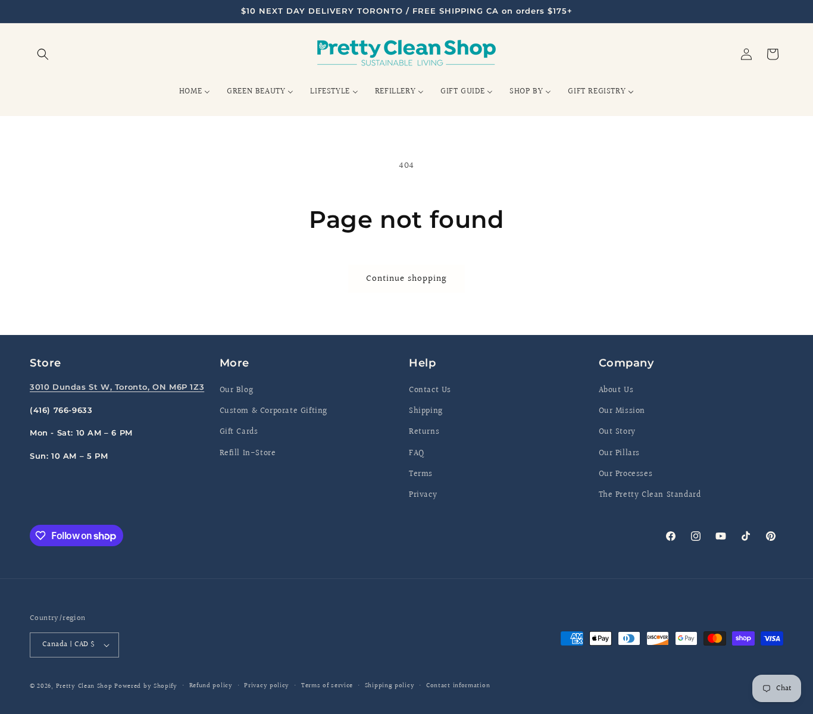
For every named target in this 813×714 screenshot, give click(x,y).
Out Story (617, 432)
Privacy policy (266, 686)
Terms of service (327, 686)
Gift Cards (239, 432)
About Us (616, 390)
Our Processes (626, 474)
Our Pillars (619, 453)
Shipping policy (390, 686)
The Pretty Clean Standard (650, 495)
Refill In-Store (248, 453)
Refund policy (211, 686)
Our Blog (237, 390)
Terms (421, 474)
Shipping (426, 411)
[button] (43, 54)
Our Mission (622, 411)
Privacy (423, 495)
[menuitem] (194, 91)
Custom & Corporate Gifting (274, 411)
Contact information (458, 686)
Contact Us (430, 390)
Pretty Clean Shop (84, 686)
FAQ (416, 453)
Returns (424, 432)
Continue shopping (406, 279)
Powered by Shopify (145, 686)
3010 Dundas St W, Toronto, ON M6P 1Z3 (117, 387)
